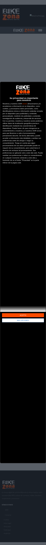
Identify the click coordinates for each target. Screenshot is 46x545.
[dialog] (23, 272)
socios (24, 103)
